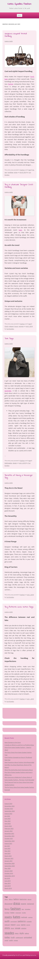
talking (27, 933)
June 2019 (8, 881)
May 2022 (8, 821)
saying (23, 925)
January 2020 (8, 871)
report (13, 924)
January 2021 (8, 861)
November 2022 (9, 806)
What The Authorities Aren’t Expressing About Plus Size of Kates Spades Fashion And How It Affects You (19, 772)
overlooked (13, 921)
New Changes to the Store (13, 742)
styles (15, 172)
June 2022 (8, 818)
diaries (29, 899)
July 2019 (7, 878)
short (12, 928)
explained (30, 904)
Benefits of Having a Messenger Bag (19, 476)
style (21, 933)
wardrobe (8, 391)
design (15, 463)
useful (11, 940)
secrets (28, 925)
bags (20, 230)
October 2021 (9, 838)
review (18, 925)
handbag (10, 172)
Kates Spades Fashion (19, 4)
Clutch (7, 326)
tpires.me (33, 955)
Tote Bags (9, 338)
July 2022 (7, 816)
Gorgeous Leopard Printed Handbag (16, 35)
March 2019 (8, 888)
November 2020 (9, 863)
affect (6, 899)
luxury (16, 326)
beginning (23, 899)
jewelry (8, 916)
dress (16, 903)
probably (29, 921)
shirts (7, 928)
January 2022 (8, 831)
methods (24, 917)
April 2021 (8, 853)
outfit (7, 921)
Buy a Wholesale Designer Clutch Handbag (19, 186)
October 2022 (9, 809)
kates (16, 917)
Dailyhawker (8, 463)
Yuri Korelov (10, 329)
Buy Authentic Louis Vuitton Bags (19, 606)
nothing (30, 917)
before (16, 899)
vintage (16, 940)
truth (13, 937)
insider (24, 912)
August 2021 (8, 843)
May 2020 (8, 868)
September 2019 (10, 876)
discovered (8, 904)
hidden (12, 913)
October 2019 (9, 873)
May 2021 (8, 851)
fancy (7, 909)
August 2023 (8, 804)
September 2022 (10, 811)
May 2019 (8, 883)
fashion (10, 84)
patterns (22, 921)
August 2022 (8, 813)
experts (23, 904)
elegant (11, 326)
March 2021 (8, 856)
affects (11, 899)
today (7, 937)
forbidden (27, 909)
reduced (7, 925)
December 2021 (9, 833)
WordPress (18, 955)
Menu (19, 15)
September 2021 (10, 841)
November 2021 (9, 836)
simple (17, 928)
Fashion (22, 170)
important (18, 912)
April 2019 (8, 886)
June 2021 (8, 848)
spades (9, 933)
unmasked (28, 937)
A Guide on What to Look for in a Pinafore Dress (19, 745)
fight (23, 909)
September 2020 (10, 866)
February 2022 (9, 828)
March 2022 (8, 826)
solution (23, 928)
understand (19, 937)
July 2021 (7, 846)
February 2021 (9, 858)
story (17, 933)
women (21, 326)
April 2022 (8, 823)
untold (6, 940)
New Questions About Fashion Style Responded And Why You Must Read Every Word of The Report (19, 764)
